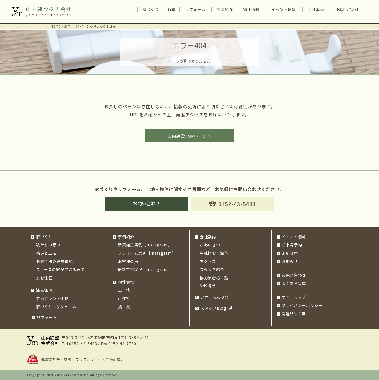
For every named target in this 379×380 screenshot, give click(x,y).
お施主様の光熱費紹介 (56, 261)
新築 (172, 9)
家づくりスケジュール (56, 306)
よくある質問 (294, 283)
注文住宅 (44, 290)
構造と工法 (46, 253)
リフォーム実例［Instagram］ (147, 253)
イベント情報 (283, 9)
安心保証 (44, 278)
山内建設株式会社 (49, 8)
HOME (55, 26)
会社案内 (316, 9)
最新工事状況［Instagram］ (145, 269)
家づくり (151, 9)
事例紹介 (224, 9)
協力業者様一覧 (214, 278)
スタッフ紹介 (212, 269)
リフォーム (195, 9)
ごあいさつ (210, 245)
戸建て (124, 298)
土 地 (124, 290)
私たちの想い (48, 245)
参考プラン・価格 (52, 298)
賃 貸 (124, 306)
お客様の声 (128, 261)
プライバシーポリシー (302, 305)
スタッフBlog (213, 308)
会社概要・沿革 (214, 253)
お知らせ (290, 261)
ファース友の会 (214, 297)
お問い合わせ (348, 9)
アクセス (208, 261)
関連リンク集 (294, 313)
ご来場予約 (292, 245)
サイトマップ (294, 297)
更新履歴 (290, 253)
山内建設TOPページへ (190, 136)
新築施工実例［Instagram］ (145, 245)
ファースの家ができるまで (60, 269)
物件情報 (251, 9)
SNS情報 (208, 286)
